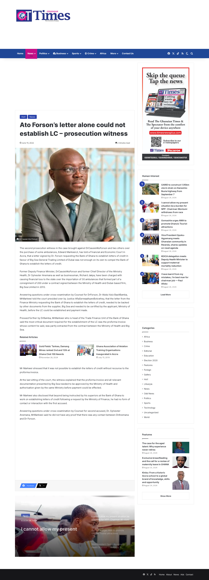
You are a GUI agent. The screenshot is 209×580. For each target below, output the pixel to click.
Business (61, 53)
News (30, 53)
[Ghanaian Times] (43, 14)
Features (148, 365)
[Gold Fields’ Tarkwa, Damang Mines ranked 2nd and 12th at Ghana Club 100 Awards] (28, 350)
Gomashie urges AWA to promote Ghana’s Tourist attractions (174, 223)
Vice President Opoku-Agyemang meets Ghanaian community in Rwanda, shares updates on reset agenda (174, 241)
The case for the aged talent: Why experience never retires (154, 446)
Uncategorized (151, 412)
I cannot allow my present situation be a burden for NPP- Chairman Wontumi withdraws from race (49, 527)
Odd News (149, 393)
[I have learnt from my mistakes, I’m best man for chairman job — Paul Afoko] (150, 278)
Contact (189, 574)
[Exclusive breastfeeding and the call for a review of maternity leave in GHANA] (180, 462)
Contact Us (128, 53)
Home (20, 53)
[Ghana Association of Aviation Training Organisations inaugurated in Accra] (85, 350)
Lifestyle (148, 384)
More (113, 53)
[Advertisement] (135, 24)
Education (149, 355)
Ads (182, 574)
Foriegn (147, 370)
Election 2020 (151, 360)
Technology (149, 408)
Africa (103, 53)
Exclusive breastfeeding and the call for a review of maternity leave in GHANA (155, 461)
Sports (75, 53)
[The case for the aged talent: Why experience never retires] (180, 447)
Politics (43, 53)
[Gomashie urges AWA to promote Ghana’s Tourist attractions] (150, 224)
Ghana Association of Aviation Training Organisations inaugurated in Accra (112, 350)
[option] (75, 526)
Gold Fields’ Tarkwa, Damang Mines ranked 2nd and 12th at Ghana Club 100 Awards (54, 350)
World (146, 417)
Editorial (148, 351)
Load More (166, 294)
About (169, 574)
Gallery (147, 374)
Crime (90, 53)
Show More (165, 496)
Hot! (23, 117)
